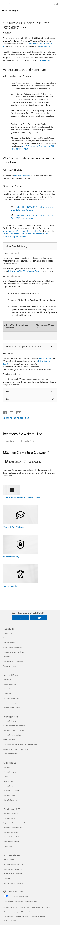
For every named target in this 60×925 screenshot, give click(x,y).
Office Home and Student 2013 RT (29, 45)
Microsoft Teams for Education (14, 730)
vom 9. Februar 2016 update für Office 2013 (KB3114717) (33, 147)
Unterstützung (9, 10)
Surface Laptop (8, 638)
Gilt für (8, 32)
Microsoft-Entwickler (10, 813)
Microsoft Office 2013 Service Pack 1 (24, 271)
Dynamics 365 (8, 781)
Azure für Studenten (10, 754)
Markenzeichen (26, 912)
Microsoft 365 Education (12, 735)
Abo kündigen (25, 907)
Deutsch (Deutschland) (16, 891)
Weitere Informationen (11, 707)
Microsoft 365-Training (13, 527)
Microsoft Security (11, 556)
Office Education (9, 740)
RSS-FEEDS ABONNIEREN (18, 418)
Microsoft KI (7, 767)
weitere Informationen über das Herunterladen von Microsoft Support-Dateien (25, 235)
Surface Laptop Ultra (10, 642)
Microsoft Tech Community (12, 827)
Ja (21, 617)
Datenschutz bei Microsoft (12, 874)
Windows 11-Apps (9, 666)
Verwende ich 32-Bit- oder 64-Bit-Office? (21, 230)
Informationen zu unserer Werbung (15, 916)
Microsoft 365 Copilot (11, 790)
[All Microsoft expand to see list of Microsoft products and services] (3, 3)
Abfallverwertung (9, 703)
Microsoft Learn (9, 818)
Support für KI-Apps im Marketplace (16, 823)
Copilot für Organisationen (12, 647)
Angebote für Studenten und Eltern (15, 749)
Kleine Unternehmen (10, 800)
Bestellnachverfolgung (11, 698)
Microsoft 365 (8, 656)
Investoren (7, 878)
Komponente (45, 46)
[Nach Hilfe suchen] (10, 3)
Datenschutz (46, 907)
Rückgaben (7, 693)
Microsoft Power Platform (12, 837)
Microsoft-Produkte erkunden (13, 661)
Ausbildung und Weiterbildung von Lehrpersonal (20, 744)
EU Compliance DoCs (37, 916)
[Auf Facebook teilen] (5, 412)
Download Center (9, 684)
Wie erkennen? (44, 60)
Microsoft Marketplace (11, 832)
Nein (39, 617)
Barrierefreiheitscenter (12, 586)
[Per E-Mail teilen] (17, 412)
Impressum (36, 907)
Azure (5, 776)
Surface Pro (7, 633)
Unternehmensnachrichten (12, 869)
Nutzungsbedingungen (11, 912)
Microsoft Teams (9, 795)
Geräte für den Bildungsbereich (14, 726)
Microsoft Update (22, 175)
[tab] (13, 462)
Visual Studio (8, 846)
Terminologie (45, 358)
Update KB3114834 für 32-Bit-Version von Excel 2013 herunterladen (32, 208)
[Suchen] (53, 441)
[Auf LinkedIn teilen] (10, 412)
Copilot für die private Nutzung (14, 652)
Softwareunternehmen (11, 841)
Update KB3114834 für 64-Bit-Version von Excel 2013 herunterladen (32, 217)
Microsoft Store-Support (12, 689)
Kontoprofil (7, 679)
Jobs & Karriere (8, 860)
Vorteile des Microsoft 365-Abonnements (21, 497)
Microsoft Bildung (9, 721)
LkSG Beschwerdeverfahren (13, 883)
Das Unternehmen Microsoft (13, 864)
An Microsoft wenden (10, 907)
